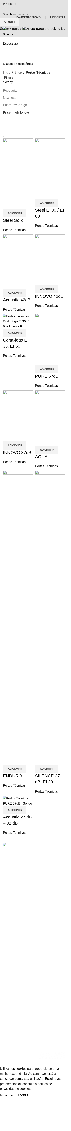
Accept (23, 1095)
